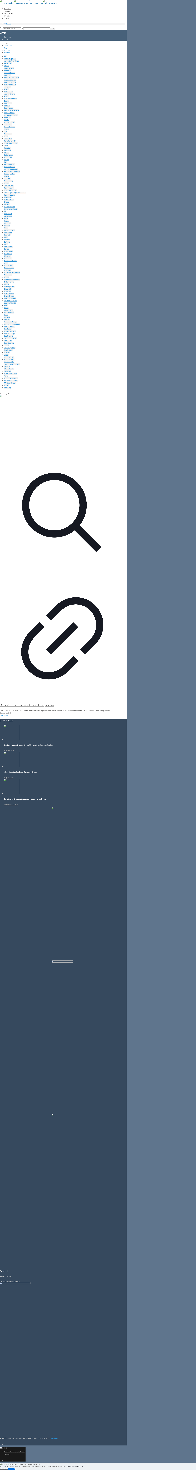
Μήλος (6, 385)
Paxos (6, 308)
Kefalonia (7, 223)
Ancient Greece (9, 73)
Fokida (6, 176)
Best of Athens (9, 113)
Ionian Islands (9, 207)
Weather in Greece (11, 381)
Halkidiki (8, 197)
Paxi (6, 305)
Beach (6, 101)
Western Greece (10, 383)
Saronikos (8, 341)
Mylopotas (8, 275)
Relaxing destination (12, 324)
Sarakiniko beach (10, 338)
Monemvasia (9, 268)
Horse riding (8, 200)
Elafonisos (8, 157)
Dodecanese (8, 155)
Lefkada (7, 242)
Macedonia (8, 254)
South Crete (8, 350)
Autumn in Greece (10, 99)
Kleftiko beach (9, 230)
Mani (6, 263)
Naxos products (9, 287)
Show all (7, 53)
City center (8, 134)
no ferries (7, 291)
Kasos (6, 218)
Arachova (7, 75)
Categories (8, 45)
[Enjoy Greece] (28, 3)
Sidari (6, 345)
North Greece (9, 296)
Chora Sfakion (9, 127)
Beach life (8, 103)
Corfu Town (8, 139)
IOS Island (8, 214)
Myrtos (6, 277)
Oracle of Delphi (10, 303)
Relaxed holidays (10, 322)
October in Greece (10, 301)
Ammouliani (9, 68)
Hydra (6, 202)
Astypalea (7, 87)
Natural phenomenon (12, 280)
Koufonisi (7, 235)
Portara (7, 317)
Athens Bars (8, 92)
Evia (5, 162)
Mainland (7, 258)
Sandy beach (8, 336)
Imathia (7, 204)
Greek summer (9, 195)
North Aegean (9, 294)
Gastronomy (8, 181)
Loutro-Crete (8, 251)
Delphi (6, 153)
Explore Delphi (9, 164)
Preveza (7, 320)
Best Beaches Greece (11, 110)
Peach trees (8, 310)
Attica (6, 96)
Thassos (7, 367)
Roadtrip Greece (10, 331)
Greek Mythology (10, 190)
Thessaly (7, 371)
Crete (6, 39)
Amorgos (7, 70)
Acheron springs (10, 59)
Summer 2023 (9, 357)
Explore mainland (11, 169)
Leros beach (8, 247)
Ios (5, 211)
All (5, 56)
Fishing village (9, 174)
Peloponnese (9, 312)
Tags (5, 48)
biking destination (11, 115)
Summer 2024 (9, 359)
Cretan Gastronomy (11, 143)
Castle (6, 120)
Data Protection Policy (74, 1466)
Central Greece (9, 122)
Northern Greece (10, 298)
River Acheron (9, 327)
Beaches (7, 106)
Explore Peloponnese (12, 171)
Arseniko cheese (10, 82)
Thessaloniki (9, 369)
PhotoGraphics (52, 1438)
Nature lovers (9, 282)
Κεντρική (7, 37)
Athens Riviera (9, 94)
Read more (4, 715)
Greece (6, 183)
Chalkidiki (8, 124)
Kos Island (8, 233)
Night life (7, 289)
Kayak (6, 221)
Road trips (8, 329)
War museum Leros (11, 378)
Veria (6, 376)
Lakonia (7, 240)
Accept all (12, 1469)
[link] (22, 29)
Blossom (7, 117)
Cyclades (7, 148)
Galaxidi (7, 179)
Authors (7, 50)
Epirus (6, 160)
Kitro (6, 228)
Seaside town (9, 343)
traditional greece (10, 374)
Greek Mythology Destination (15, 193)
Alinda (6, 66)
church (6, 129)
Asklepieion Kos (10, 85)
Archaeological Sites (11, 77)
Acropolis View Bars (11, 61)
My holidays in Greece (12, 273)
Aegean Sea (8, 63)
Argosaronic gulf (10, 80)
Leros (6, 244)
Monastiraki (8, 265)
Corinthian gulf (10, 141)
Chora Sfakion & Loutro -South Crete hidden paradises (27, 705)
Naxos (6, 284)
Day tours (7, 150)
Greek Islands (9, 188)
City (5, 132)
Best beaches (8, 108)
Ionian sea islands (10, 209)
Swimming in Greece (12, 364)
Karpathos (8, 216)
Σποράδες (7, 388)
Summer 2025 (9, 362)
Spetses (7, 352)
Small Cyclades (9, 348)
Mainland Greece (10, 261)
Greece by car (8, 186)
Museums (7, 270)
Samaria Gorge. (9, 334)
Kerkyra (7, 226)
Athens (6, 89)
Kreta (6, 237)
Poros (6, 315)
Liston (6, 249)
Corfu (6, 136)
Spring (6, 355)
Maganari (7, 256)
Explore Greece (9, 167)
